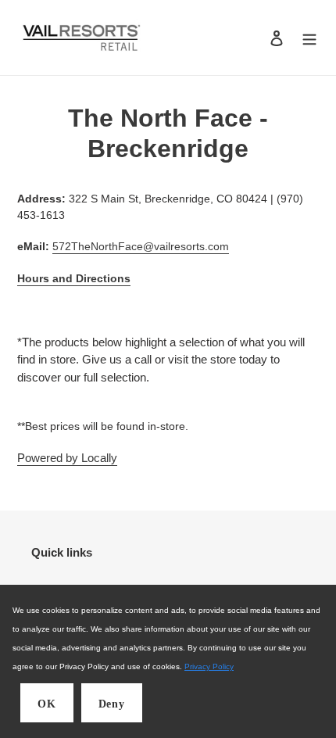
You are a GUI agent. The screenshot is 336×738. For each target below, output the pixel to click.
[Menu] (309, 38)
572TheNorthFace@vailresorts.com (140, 246)
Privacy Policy (209, 666)
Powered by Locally (67, 457)
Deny (111, 704)
